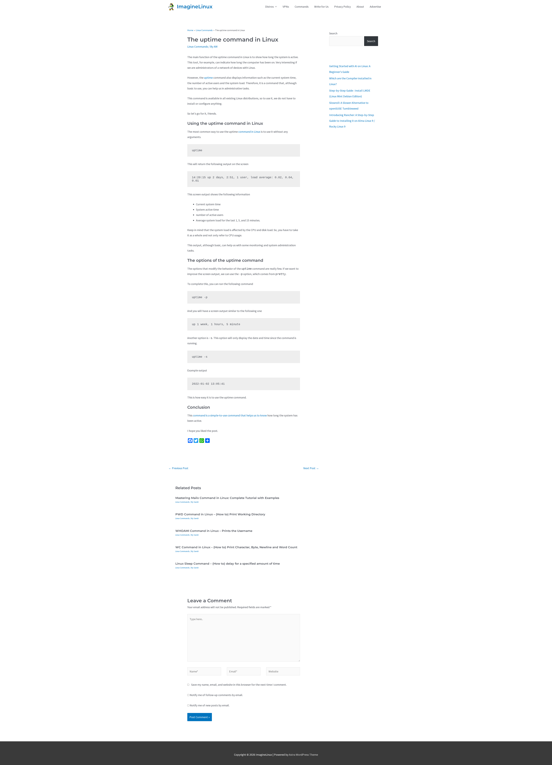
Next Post (311, 468)
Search (333, 33)
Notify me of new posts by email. (209, 705)
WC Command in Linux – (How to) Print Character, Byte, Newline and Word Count (236, 547)
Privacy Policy (342, 6)
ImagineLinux (194, 6)
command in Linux (249, 131)
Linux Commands (197, 46)
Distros (269, 6)
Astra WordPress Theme (303, 754)
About (360, 6)
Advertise (375, 6)
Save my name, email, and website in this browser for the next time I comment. (238, 684)
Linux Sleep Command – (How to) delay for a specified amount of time (227, 563)
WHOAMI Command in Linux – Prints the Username (213, 531)
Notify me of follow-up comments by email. (216, 695)
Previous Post (178, 468)
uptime (208, 77)
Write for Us (321, 6)
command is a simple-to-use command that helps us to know (230, 415)
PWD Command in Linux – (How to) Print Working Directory (220, 514)
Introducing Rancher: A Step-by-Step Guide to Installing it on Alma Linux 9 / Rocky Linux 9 (352, 120)
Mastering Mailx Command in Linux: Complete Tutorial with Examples (227, 498)
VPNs (286, 6)
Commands (301, 6)
